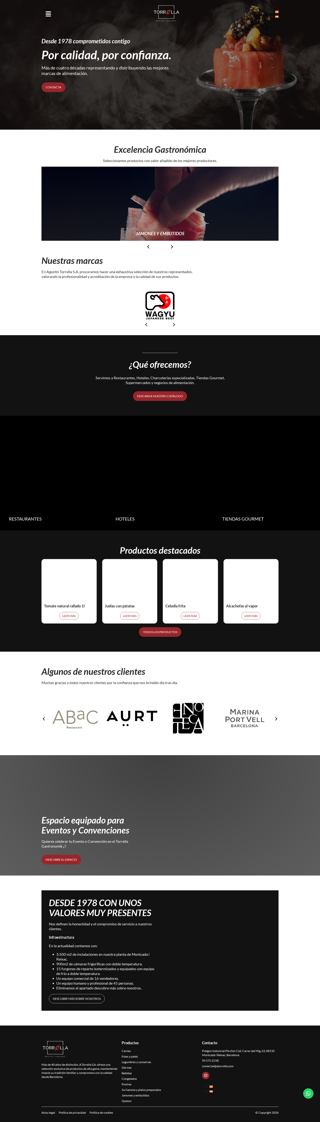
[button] (148, 246)
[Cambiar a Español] (277, 16)
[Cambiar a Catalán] (277, 12)
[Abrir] (48, 14)
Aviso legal (48, 1112)
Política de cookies (101, 1112)
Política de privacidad (72, 1112)
